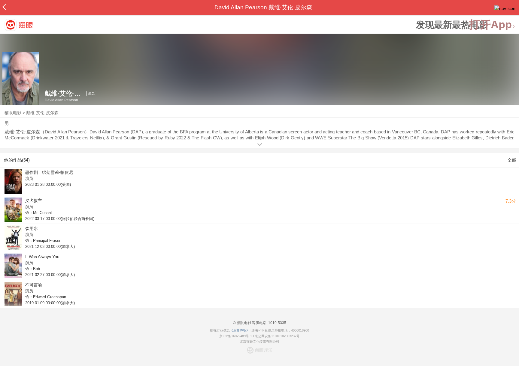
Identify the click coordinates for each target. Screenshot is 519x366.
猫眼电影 (13, 112)
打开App (490, 25)
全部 (512, 160)
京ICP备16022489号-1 (235, 336)
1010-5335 (276, 323)
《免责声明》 (240, 330)
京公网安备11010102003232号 (277, 336)
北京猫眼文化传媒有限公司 (259, 341)
